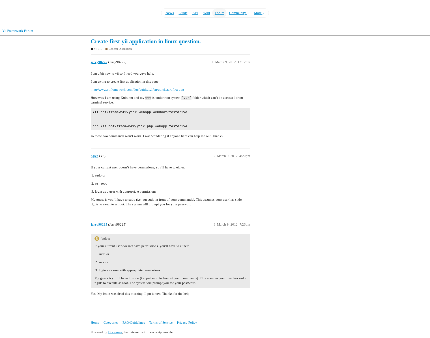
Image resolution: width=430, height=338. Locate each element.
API (195, 13)
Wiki (206, 13)
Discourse (115, 332)
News (170, 13)
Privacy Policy (187, 322)
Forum (219, 13)
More (258, 13)
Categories (110, 322)
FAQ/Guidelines (134, 322)
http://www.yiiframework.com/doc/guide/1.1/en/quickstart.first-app (137, 89)
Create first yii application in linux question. (146, 41)
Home (95, 322)
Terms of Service (161, 322)
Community (238, 13)
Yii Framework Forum (17, 30)
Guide (183, 13)
